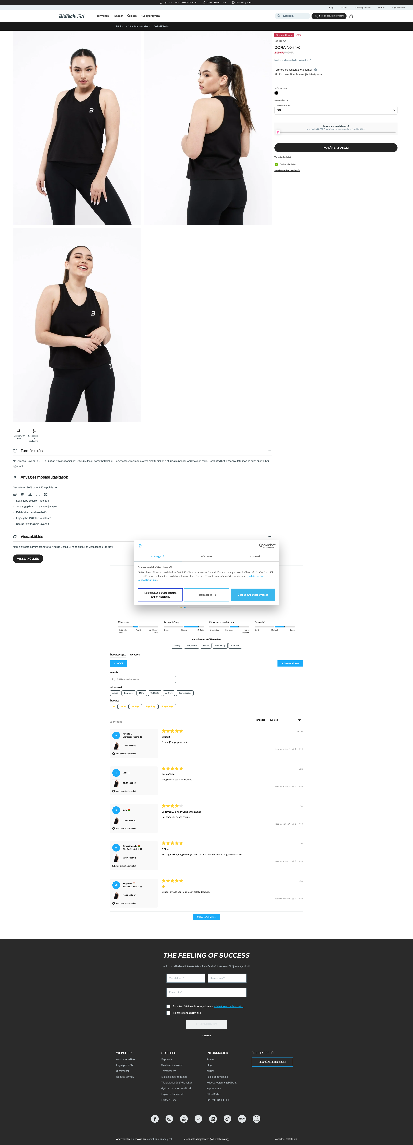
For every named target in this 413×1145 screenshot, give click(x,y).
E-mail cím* (175, 992)
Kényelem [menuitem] (191, 645)
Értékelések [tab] (118, 655)
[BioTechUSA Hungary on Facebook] (155, 1121)
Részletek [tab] (206, 556)
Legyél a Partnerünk (172, 1094)
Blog (331, 8)
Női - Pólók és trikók (139, 26)
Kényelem (128, 693)
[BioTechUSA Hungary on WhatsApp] (256, 1121)
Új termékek (123, 1071)
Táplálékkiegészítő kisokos (176, 1082)
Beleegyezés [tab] (158, 556)
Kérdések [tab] (135, 655)
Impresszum (213, 1088)
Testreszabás (204, 594)
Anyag (115, 693)
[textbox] (143, 679)
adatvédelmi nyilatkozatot (228, 1006)
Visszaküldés (28, 558)
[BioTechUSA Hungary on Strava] (242, 1121)
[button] (206, 607)
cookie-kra (140, 1139)
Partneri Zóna (168, 1100)
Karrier (381, 8)
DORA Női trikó (129, 746)
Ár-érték (168, 693)
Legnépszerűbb (125, 1065)
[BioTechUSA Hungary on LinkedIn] (213, 1121)
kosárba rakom (336, 147)
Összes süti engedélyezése (253, 594)
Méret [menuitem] (206, 645)
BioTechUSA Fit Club (218, 1100)
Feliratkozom (206, 1024)
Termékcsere (168, 1071)
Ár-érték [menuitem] (235, 645)
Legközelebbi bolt (272, 1062)
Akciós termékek (125, 1059)
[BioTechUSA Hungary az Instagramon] (169, 1121)
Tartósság (155, 693)
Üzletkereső (263, 1053)
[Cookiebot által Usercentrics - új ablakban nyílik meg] (261, 546)
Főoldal (120, 26)
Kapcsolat (167, 1059)
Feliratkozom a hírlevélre (187, 1012)
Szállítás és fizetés (172, 1065)
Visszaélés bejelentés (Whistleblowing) (206, 1139)
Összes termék (125, 1076)
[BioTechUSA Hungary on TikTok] (227, 1121)
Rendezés (260, 720)
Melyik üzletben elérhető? (287, 170)
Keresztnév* (217, 978)
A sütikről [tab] (254, 556)
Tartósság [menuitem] (220, 645)
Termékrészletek (282, 157)
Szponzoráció (398, 8)
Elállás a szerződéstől (174, 1076)
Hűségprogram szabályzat (221, 1082)
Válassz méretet (284, 105)
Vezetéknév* (176, 978)
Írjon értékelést (293, 664)
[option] (276, 93)
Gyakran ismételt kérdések (176, 1088)
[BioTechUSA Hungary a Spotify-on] (198, 1121)
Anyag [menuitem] (177, 645)
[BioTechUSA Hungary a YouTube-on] (184, 1121)
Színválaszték (185, 693)
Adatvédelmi (123, 1139)
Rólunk (344, 8)
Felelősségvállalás (362, 8)
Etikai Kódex (213, 1094)
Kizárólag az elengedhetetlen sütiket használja (160, 594)
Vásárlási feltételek (286, 1139)
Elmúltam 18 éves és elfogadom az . (208, 1006)
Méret (141, 693)
